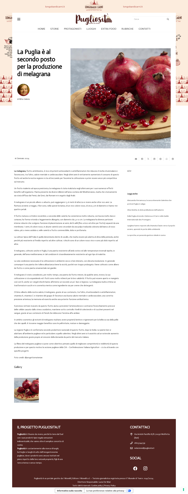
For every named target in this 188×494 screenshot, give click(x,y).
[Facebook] (135, 468)
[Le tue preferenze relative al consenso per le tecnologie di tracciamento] (183, 489)
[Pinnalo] (160, 159)
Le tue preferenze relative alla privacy (105, 490)
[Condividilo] (142, 159)
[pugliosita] (94, 19)
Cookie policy (97, 485)
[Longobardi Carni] (94, 6)
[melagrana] (26, 390)
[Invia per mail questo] (136, 159)
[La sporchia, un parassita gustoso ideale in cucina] (150, 235)
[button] (19, 19)
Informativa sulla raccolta (69, 490)
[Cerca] (168, 19)
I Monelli (67, 478)
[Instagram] (145, 468)
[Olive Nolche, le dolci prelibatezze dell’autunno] (150, 210)
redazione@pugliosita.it (144, 448)
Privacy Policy (110, 485)
